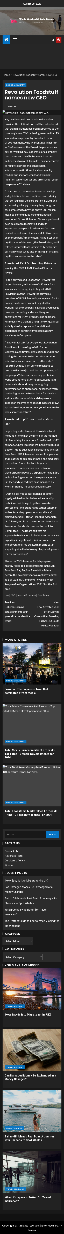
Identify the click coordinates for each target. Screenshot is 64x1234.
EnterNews (47, 1225)
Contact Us (11, 851)
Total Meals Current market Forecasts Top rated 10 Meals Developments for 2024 (30, 754)
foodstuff (22, 595)
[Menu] (14, 39)
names (32, 595)
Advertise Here (14, 855)
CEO (13, 595)
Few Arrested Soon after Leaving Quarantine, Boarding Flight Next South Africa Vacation (46, 614)
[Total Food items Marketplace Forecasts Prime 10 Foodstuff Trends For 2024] (32, 785)
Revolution (43, 595)
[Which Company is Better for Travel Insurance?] (32, 1172)
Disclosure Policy (15, 860)
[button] (14, 39)
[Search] (53, 39)
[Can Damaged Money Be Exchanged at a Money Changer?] (32, 1050)
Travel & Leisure (14, 1006)
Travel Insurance (15, 1189)
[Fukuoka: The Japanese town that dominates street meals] (32, 664)
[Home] (6, 39)
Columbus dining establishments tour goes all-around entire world (17, 611)
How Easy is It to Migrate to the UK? (26, 880)
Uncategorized (14, 1128)
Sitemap (9, 865)
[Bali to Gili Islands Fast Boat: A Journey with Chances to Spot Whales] (32, 1111)
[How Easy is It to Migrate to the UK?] (32, 989)
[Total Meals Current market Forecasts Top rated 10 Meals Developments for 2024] (32, 724)
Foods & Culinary (15, 85)
